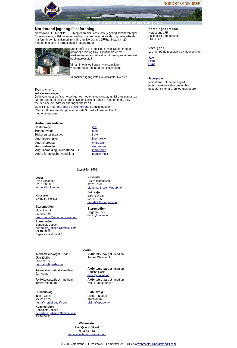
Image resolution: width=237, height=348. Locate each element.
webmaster (99, 146)
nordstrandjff (100, 153)
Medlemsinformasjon (116, 23)
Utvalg (157, 23)
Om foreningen (141, 23)
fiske (95, 134)
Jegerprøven (156, 78)
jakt (94, 127)
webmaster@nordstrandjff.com (87, 334)
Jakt (151, 57)
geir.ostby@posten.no (49, 264)
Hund (151, 64)
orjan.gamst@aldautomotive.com (56, 217)
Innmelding (82, 23)
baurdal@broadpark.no (102, 202)
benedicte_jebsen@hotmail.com (56, 228)
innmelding (99, 150)
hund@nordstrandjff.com (51, 302)
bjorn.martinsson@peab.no (104, 187)
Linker (96, 23)
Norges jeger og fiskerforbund (71, 106)
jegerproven (99, 138)
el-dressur (98, 142)
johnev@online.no (47, 187)
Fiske (152, 61)
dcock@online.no (98, 215)
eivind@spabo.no (98, 302)
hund (95, 131)
